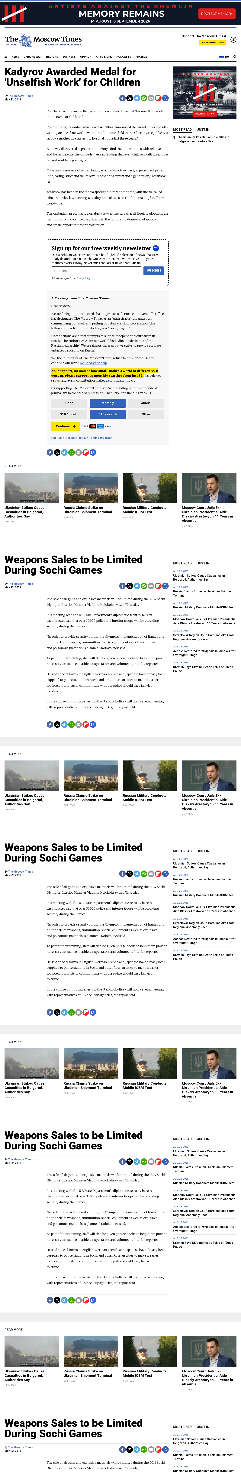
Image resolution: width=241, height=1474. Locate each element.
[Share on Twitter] (129, 98)
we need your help (93, 363)
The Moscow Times (20, 96)
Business (69, 56)
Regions (52, 56)
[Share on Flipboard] (158, 98)
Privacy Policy (83, 278)
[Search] (234, 56)
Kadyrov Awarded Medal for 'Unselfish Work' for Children (72, 77)
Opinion (85, 56)
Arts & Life (104, 56)
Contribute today (212, 42)
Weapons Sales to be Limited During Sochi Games (74, 564)
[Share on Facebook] (122, 98)
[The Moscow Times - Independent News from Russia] (43, 40)
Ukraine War (33, 56)
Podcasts (123, 56)
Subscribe (153, 270)
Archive (141, 56)
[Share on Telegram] (136, 98)
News (15, 56)
